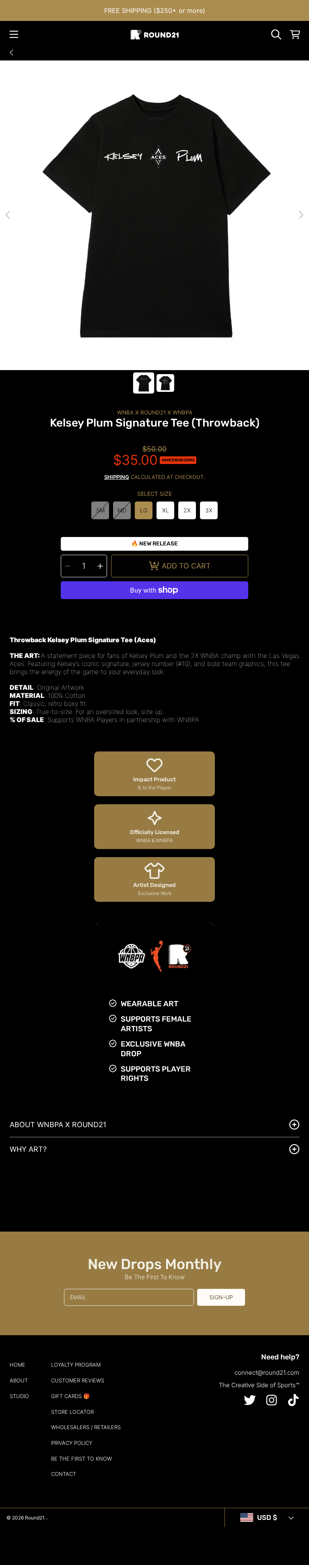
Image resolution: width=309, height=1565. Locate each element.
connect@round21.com (267, 1372)
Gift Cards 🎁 (70, 1396)
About (19, 1380)
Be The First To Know (81, 1458)
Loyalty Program (76, 1364)
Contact (63, 1474)
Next (300, 215)
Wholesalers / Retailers (86, 1427)
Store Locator (72, 1412)
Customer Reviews (77, 1380)
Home (17, 1364)
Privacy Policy (71, 1443)
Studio (19, 1396)
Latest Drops (43, 52)
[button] (14, 35)
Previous (8, 215)
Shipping (116, 477)
